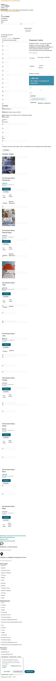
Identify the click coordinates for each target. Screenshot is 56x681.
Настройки (7, 671)
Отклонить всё (18, 671)
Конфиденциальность (16, 665)
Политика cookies (4, 666)
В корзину (32, 96)
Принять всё (29, 671)
